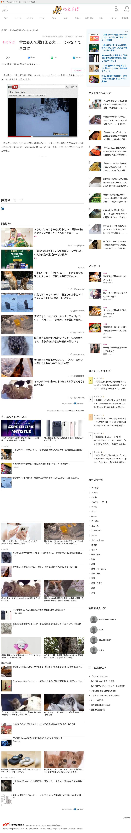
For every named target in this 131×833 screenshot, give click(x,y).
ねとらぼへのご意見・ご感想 (101, 681)
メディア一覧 (7, 829)
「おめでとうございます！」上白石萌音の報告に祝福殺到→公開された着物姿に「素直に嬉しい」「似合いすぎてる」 (115, 139)
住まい (77, 18)
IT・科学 (95, 488)
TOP (6, 18)
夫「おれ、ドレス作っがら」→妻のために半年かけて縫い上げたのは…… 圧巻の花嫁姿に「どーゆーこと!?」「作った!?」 (115, 248)
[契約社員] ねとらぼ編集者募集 (102, 691)
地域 (65, 18)
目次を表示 (77, 70)
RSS (58, 829)
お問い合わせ (33, 829)
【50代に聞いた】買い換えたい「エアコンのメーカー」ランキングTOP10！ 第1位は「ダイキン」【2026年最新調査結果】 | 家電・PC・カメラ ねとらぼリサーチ (110, 462)
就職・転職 (95, 574)
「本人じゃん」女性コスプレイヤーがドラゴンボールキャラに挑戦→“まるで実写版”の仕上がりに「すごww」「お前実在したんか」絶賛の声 (115, 155)
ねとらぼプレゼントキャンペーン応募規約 (107, 686)
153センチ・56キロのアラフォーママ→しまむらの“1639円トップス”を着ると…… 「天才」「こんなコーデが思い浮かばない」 (115, 233)
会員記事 (125, 18)
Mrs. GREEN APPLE (107, 620)
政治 (93, 578)
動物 (101, 18)
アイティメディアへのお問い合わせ (104, 695)
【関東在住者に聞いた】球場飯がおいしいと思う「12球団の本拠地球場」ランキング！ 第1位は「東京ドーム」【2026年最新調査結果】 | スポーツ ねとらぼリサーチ (110, 389)
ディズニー (95, 521)
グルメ (53, 18)
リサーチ (113, 18)
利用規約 (127, 818)
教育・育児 (89, 18)
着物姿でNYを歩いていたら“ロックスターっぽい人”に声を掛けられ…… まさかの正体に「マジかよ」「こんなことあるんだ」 (115, 124)
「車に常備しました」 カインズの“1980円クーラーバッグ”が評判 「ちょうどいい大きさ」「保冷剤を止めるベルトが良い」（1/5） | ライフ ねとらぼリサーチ (110, 444)
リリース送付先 (96, 700)
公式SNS (16, 829)
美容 (93, 593)
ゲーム (94, 516)
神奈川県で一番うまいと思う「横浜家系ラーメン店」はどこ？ (115, 330)
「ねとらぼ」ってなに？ (100, 676)
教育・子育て (96, 583)
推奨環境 (80, 829)
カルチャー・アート (99, 502)
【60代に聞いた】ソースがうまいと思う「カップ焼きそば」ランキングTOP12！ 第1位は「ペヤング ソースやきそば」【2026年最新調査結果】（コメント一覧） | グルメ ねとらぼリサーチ (111, 425)
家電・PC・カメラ (98, 569)
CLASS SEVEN (105, 640)
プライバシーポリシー (47, 829)
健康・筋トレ (96, 555)
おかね (94, 497)
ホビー (94, 535)
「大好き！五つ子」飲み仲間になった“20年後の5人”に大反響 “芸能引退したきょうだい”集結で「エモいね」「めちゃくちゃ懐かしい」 (115, 108)
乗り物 (94, 545)
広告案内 (24, 829)
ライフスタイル (97, 540)
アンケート (95, 266)
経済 (93, 588)
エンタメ (29, 18)
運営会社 (64, 829)
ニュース (18, 18)
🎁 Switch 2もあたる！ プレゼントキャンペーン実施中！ (19, 2)
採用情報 (72, 829)
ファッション (96, 531)
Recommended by (68, 403)
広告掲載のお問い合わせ (100, 705)
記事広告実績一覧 (97, 710)
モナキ (101, 650)
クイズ (41, 18)
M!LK (101, 630)
